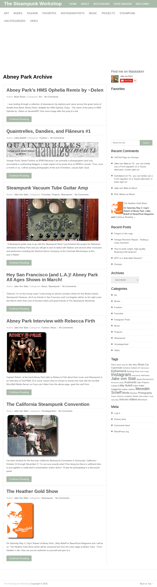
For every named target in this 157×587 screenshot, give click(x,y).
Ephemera (118, 371)
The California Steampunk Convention (47, 404)
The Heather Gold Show (32, 491)
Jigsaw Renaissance (145, 379)
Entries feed (120, 419)
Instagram (121, 374)
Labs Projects (143, 382)
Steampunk (127, 13)
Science (120, 396)
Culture (134, 368)
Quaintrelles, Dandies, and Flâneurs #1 (48, 131)
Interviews (145, 375)
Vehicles (123, 399)
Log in (117, 413)
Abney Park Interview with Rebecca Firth (50, 320)
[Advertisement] (55, 48)
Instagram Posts (72, 13)
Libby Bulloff (20, 138)
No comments (51, 96)
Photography (145, 393)
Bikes (135, 365)
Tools (151, 396)
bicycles (125, 365)
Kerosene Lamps (117, 382)
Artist (113, 364)
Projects (108, 13)
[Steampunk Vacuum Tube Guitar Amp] (52, 220)
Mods (126, 392)
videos (133, 399)
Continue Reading (19, 119)
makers (131, 389)
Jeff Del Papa (120, 157)
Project (113, 396)
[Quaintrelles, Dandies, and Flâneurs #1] (52, 150)
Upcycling (115, 400)
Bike (130, 365)
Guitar (146, 371)
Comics (126, 368)
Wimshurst (142, 399)
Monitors (133, 393)
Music (93, 13)
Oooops (135, 157)
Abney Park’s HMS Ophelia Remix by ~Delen (54, 90)
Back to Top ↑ (146, 583)
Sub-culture (144, 396)
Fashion (32, 13)
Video (34, 21)
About (134, 188)
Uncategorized (14, 21)
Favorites (49, 13)
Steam (135, 396)
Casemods (116, 368)
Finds (137, 371)
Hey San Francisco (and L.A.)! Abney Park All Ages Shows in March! (52, 277)
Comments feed (122, 425)
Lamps (114, 385)
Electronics (145, 368)
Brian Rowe (19, 96)
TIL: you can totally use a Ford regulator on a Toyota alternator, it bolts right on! (132, 166)
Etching (130, 371)
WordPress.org (121, 431)
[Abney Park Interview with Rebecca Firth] (27, 353)
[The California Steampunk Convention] (33, 437)
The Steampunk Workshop (33, 3)
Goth (142, 371)
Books (18, 13)
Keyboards (130, 382)
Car (147, 364)
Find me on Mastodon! (127, 71)
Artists (119, 365)
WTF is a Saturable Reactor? (128, 258)
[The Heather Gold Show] (20, 522)
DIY (139, 368)
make (135, 386)
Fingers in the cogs (123, 233)
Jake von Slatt (21, 194)
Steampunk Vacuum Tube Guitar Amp (47, 187)
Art (6, 13)
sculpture (128, 396)
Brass (141, 364)
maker (125, 389)
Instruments (136, 375)
